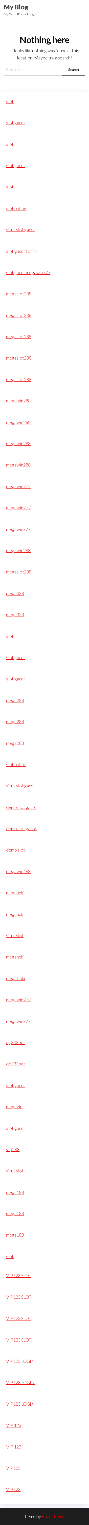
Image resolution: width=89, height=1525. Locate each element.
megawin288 (18, 400)
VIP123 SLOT (18, 1275)
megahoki (15, 892)
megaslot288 (18, 293)
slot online (16, 208)
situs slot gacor (20, 229)
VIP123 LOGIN (20, 1361)
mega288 (15, 700)
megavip (14, 1106)
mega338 (15, 593)
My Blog (16, 7)
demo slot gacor (21, 807)
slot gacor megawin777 (28, 272)
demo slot (15, 850)
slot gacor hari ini (22, 251)
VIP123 (13, 1468)
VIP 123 (13, 1425)
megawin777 (18, 486)
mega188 (15, 1192)
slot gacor (15, 122)
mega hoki (15, 978)
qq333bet (15, 1042)
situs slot (14, 935)
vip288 (13, 1149)
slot (10, 101)
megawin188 (18, 871)
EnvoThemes (54, 1516)
